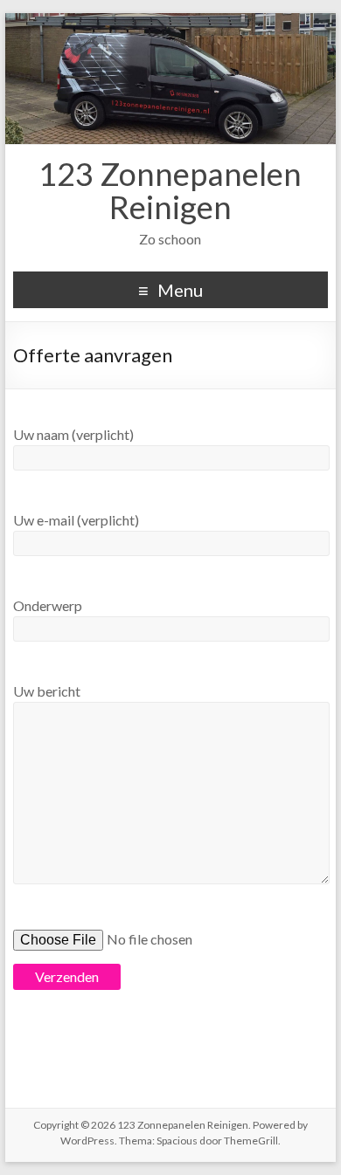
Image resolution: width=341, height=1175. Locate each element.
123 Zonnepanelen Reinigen (170, 190)
